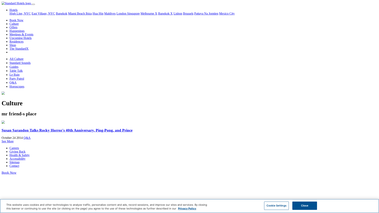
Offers (13, 27)
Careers (14, 148)
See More (8, 141)
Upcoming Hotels (20, 38)
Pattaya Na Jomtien (206, 13)
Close (304, 205)
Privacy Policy (187, 208)
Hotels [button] (13, 10)
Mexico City (227, 13)
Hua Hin (98, 13)
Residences (16, 41)
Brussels (188, 13)
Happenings (16, 31)
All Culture (16, 59)
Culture (14, 23)
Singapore (133, 13)
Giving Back (17, 151)
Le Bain (14, 74)
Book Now (16, 20)
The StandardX (19, 48)
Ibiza (89, 13)
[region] (189, 206)
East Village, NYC (43, 13)
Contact (14, 165)
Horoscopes (16, 86)
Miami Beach (77, 13)
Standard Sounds (20, 62)
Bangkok (61, 13)
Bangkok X (165, 13)
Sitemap (14, 162)
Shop (12, 45)
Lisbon (178, 13)
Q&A (13, 82)
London (121, 13)
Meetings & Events (21, 34)
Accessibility (17, 158)
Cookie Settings (276, 205)
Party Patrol (16, 78)
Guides (13, 66)
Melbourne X (149, 13)
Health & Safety (19, 155)
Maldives (110, 13)
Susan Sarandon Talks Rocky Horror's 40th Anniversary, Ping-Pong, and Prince (67, 130)
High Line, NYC (20, 13)
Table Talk (16, 70)
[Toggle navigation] (33, 4)
